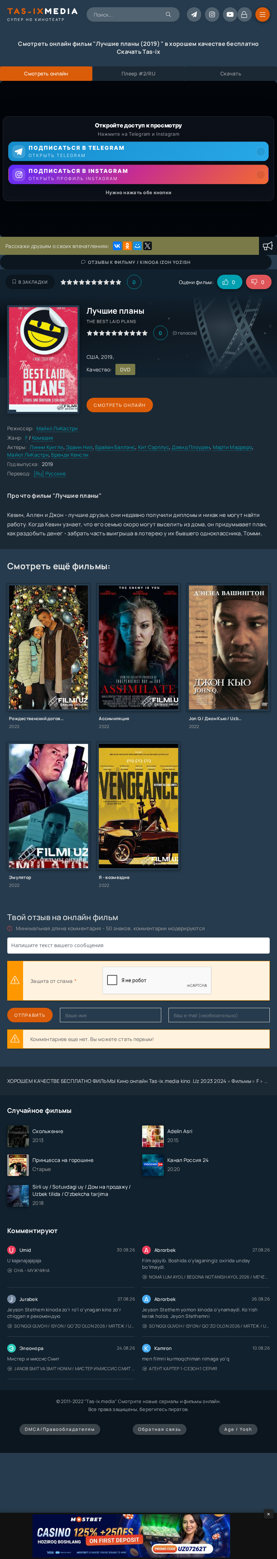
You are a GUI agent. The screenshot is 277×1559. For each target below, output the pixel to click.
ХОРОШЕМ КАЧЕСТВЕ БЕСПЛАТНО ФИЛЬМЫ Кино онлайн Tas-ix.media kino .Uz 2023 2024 (117, 1080)
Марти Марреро (232, 447)
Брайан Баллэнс (115, 447)
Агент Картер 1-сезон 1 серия (183, 1369)
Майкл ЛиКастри (57, 428)
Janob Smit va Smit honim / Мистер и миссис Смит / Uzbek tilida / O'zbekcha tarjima (74, 1369)
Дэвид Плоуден (191, 447)
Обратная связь (159, 1429)
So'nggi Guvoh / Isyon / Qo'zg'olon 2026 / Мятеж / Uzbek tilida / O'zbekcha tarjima (74, 1326)
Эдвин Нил (79, 447)
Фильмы (241, 1080)
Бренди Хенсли (69, 454)
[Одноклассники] (127, 245)
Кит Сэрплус (153, 447)
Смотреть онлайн (120, 405)
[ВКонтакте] (117, 245)
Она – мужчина (32, 1270)
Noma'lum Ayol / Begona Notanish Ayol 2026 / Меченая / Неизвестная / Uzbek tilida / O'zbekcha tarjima (209, 1277)
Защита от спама (51, 980)
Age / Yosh (238, 1429)
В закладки (33, 282)
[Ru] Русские (50, 473)
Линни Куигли (46, 447)
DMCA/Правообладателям (60, 1429)
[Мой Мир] (137, 245)
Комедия (42, 437)
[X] (147, 245)
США (92, 356)
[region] (138, 159)
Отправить (29, 1015)
